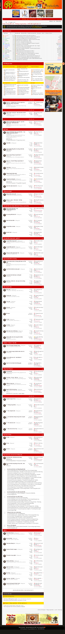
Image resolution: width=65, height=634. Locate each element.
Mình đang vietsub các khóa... (10, 91)
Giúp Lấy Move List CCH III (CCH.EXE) (22, 44)
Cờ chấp (8, 325)
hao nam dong (6, 57)
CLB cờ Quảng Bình (11, 497)
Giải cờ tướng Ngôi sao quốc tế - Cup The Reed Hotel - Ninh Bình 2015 (15, 122)
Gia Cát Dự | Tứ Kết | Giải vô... (10, 77)
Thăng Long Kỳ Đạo (50, 609)
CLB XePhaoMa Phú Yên (12, 513)
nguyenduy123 (59, 44)
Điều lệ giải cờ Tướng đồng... (38, 227)
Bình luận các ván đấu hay (12, 331)
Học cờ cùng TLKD (40, 627)
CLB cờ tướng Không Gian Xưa (33, 499)
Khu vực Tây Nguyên (11, 525)
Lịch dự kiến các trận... (39, 173)
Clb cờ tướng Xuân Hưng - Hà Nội (28, 473)
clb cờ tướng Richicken (12, 503)
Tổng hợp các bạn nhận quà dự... (38, 161)
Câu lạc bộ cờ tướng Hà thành (13, 488)
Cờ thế (7, 319)
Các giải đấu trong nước (11, 240)
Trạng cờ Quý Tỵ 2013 (21, 140)
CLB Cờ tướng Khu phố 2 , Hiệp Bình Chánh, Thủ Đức (18, 514)
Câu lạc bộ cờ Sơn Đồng (28, 487)
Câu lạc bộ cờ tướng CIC (21, 460)
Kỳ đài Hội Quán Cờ (11, 521)
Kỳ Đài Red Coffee (11, 526)
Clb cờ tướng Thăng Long (13, 470)
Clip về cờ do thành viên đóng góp (13, 363)
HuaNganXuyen (7, 52)
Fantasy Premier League (11, 549)
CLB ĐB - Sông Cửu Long (12, 523)
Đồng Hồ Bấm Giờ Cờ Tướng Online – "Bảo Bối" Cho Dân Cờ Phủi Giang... (28, 39)
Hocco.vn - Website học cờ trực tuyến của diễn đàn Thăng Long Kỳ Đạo (15, 103)
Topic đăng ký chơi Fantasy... (24, 91)
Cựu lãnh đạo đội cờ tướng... (24, 88)
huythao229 (60, 54)
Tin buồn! (34, 91)
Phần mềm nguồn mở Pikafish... (38, 352)
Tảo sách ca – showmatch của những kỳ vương (23, 41)
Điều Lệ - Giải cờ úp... (39, 443)
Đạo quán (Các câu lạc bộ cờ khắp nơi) (12, 454)
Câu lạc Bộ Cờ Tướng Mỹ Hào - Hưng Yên (32, 474)
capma (61, 38)
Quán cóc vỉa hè (9, 566)
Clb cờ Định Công (25, 485)
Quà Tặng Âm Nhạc (38, 572)
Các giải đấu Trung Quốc (21, 183)
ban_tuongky (59, 50)
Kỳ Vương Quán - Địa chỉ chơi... (38, 94)
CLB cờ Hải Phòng (38, 482)
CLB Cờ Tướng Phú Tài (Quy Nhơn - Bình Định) (16, 519)
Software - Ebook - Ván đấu (9, 342)
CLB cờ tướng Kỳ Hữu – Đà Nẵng (32, 506)
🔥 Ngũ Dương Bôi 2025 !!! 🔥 (37, 71)
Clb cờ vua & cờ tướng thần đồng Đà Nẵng (26, 503)
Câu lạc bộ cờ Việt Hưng (38, 471)
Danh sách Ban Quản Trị (28, 590)
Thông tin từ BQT (7, 191)
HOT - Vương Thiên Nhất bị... (37, 78)
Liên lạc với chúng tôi (41, 609)
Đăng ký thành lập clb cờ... (38, 194)
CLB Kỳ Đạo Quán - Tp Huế (13, 504)
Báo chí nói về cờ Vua (12, 428)
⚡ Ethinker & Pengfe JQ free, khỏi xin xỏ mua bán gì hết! (25, 54)
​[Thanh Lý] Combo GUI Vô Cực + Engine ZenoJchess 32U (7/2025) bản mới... (28, 55)
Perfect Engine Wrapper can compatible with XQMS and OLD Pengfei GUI (28, 36)
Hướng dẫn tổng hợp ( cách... (39, 200)
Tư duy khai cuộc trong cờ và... (37, 384)
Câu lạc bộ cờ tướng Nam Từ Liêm (14, 473)
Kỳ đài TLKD (8, 232)
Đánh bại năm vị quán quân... (38, 253)
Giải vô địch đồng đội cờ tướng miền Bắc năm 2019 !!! (15, 149)
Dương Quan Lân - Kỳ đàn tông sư (21, 59)
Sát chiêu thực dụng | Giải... (38, 308)
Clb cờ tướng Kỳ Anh (12, 475)
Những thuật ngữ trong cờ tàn (10, 84)
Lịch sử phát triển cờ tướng (10, 258)
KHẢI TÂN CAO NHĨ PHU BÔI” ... (38, 113)
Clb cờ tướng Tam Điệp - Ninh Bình (14, 478)
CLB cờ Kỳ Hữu (31, 482)
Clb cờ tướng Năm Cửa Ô (35, 488)
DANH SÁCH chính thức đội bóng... (38, 584)
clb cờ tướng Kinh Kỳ (21, 475)
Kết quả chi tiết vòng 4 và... (10, 80)
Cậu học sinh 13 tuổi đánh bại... (23, 86)
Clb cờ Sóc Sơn (17, 485)
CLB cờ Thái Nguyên (21, 493)
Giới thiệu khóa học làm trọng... (38, 399)
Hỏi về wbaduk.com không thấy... (38, 438)
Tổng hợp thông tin (8, 368)
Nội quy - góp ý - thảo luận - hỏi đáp (14, 200)
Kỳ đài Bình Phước (18, 516)
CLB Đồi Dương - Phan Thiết (29, 521)
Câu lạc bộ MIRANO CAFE (13, 517)
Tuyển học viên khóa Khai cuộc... (9, 70)
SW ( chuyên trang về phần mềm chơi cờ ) (15, 351)
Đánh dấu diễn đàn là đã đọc (18, 590)
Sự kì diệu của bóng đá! (38, 561)
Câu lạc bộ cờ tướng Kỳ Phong (32, 519)
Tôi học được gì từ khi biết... (38, 372)
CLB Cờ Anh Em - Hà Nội (12, 482)
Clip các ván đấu (22, 627)
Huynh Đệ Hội (29, 523)
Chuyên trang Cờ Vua (11, 398)
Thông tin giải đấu (12, 404)
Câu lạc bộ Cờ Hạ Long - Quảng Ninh (15, 480)
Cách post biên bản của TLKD (31, 627)
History (36, 538)
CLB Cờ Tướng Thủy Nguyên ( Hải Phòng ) (16, 481)
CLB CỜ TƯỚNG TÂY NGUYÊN (21, 526)
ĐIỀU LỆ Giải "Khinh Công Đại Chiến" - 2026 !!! (23, 40)
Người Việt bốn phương (11, 389)
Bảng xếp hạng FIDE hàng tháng (38, 417)
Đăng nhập (58, 21)
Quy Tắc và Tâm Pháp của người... (38, 337)
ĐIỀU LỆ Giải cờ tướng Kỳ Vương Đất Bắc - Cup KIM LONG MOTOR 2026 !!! (28, 48)
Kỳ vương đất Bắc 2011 (11, 214)
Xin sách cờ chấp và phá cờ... (38, 325)
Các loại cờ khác (7, 434)
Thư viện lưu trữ (11, 422)
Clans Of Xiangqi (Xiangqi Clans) (13, 345)
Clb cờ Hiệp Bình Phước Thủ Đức (14, 520)
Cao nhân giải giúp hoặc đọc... (10, 92)
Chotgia (5, 48)
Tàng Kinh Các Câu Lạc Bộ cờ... (37, 93)
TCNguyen (6, 58)
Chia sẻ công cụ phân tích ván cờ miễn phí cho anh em (25, 52)
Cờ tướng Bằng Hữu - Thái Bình (28, 478)
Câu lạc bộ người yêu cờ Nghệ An (24, 508)
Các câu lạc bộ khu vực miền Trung (14, 496)
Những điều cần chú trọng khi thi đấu (14, 337)
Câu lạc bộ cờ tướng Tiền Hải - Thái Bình (30, 480)
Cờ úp (7, 443)
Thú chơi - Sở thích (10, 578)
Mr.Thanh (60, 47)
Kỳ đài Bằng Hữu (22, 513)
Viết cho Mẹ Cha (38, 532)
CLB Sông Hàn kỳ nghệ (36, 508)
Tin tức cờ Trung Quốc (11, 183)
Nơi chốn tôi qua (10, 532)
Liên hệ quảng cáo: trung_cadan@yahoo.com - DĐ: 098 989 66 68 (32, 628)
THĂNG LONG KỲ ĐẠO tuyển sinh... (38, 155)
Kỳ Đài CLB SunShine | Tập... (24, 79)
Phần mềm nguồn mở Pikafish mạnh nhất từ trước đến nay (26, 35)
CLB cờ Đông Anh (23, 484)
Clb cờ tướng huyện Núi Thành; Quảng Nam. (16, 506)
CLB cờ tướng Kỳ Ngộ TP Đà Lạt (34, 526)
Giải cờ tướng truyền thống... (38, 269)
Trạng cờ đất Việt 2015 (11, 140)
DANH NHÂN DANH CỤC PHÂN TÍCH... (23, 75)
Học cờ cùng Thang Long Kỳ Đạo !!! (13, 154)
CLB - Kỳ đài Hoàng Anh (12, 508)
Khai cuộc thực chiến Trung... (24, 73)
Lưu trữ (55, 609)
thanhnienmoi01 (59, 43)
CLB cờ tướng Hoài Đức (25, 488)
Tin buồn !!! (34, 90)
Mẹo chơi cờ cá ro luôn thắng (39, 449)
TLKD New (8, 167)
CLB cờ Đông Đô (20, 487)
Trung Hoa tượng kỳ (10, 179)
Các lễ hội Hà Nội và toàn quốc (13, 269)
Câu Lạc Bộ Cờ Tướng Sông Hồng (14, 477)
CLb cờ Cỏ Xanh (11, 516)
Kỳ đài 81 (20, 517)
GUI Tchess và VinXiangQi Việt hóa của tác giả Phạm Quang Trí (26, 38)
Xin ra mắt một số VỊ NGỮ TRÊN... (38, 262)
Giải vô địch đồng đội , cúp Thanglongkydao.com (12, 209)
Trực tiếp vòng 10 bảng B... (39, 209)
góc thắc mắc (34, 86)
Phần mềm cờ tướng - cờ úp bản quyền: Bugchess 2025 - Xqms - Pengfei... (28, 45)
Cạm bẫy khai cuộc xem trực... (10, 88)
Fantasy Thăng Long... (8, 50)
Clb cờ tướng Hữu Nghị (32, 470)
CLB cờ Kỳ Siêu (11, 485)
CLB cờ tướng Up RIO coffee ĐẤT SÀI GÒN (29, 520)
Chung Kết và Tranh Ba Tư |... (10, 72)
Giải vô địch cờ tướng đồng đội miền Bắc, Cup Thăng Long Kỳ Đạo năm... (28, 57)
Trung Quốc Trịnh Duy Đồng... (38, 331)
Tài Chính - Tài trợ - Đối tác (12, 377)
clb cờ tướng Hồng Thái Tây (31, 475)
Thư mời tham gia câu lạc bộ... (38, 464)
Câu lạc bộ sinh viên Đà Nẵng (22, 497)
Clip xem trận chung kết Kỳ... (38, 215)
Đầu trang (60, 609)
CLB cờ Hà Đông (11, 489)
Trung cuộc (8, 295)
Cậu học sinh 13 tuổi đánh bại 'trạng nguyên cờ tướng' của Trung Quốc (27, 43)
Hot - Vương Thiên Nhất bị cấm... (36, 74)
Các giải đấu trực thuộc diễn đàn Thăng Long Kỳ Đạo (16, 205)
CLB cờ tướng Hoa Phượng (36, 477)
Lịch (28, 19)
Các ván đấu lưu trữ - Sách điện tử (13, 357)
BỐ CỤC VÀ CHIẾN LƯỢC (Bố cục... (9, 94)
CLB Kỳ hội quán (22, 523)
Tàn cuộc (8, 301)
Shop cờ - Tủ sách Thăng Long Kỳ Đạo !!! (15, 160)
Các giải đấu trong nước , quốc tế (11, 238)
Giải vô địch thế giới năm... (38, 247)
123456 (5, 53)
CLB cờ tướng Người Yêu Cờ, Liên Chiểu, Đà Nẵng (17, 499)
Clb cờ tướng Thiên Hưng (34, 514)
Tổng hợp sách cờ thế (9, 89)
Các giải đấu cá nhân (10, 226)
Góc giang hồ (9, 371)
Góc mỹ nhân (9, 538)
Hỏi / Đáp (24, 19)
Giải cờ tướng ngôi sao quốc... (38, 122)
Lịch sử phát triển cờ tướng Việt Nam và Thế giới (16, 262)
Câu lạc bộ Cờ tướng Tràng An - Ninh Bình (16, 471)
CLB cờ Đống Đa (38, 484)
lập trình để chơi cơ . (39, 389)
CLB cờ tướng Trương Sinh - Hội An (24, 500)
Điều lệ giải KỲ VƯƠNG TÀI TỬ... (38, 168)
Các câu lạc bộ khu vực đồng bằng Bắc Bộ (16, 469)
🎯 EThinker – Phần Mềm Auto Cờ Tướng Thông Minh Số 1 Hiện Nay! (27, 53)
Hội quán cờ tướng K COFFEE (37, 85)
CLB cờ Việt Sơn (31, 484)
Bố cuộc (8, 313)
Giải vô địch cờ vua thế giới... (39, 405)
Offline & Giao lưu (10, 383)
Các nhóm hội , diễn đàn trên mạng (14, 457)
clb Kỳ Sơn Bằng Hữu (26, 477)
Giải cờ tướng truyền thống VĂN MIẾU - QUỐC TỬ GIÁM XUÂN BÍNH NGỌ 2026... (29, 58)
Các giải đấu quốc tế (10, 246)
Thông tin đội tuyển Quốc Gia (12, 252)
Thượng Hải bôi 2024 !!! (36, 72)
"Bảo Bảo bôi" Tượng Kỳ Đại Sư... (37, 77)
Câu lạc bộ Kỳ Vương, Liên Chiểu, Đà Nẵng (16, 501)
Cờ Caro (8, 448)
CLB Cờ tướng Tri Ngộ (12, 510)
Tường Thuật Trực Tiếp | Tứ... (10, 76)
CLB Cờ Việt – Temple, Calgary (18, 393)
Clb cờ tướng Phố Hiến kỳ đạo (30, 481)
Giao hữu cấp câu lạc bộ (11, 185)
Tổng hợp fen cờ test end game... (9, 86)
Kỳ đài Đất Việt (19, 521)
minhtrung (60, 39)
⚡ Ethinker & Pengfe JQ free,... (38, 103)
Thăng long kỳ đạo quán (11, 173)
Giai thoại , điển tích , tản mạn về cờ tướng (15, 281)
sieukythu (60, 53)
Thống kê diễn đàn (7, 30)
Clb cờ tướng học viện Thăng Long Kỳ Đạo (16, 474)
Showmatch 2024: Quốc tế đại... (23, 72)
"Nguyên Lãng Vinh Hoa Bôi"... (38, 80)
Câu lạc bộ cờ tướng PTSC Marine (30, 516)
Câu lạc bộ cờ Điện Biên (30, 493)
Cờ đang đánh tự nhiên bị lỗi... (37, 363)
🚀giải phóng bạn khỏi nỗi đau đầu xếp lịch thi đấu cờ (25, 50)
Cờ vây (7, 437)
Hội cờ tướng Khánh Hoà (36, 507)
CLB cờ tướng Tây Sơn (23, 482)
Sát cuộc (8, 307)
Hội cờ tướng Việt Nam (11, 460)
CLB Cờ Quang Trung (23, 470)
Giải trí (4, 530)
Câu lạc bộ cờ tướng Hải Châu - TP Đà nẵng (33, 501)
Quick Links (39, 19)
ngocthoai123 (59, 49)
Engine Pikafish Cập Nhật (20, 49)
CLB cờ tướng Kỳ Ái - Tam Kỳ (24, 504)
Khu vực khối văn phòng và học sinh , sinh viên (15, 464)
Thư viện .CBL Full (38, 357)
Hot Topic (5, 129)
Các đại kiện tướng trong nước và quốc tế (15, 417)
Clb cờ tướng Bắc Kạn (12, 493)
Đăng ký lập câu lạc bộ (11, 194)
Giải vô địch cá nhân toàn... (38, 241)
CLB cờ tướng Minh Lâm (12, 527)
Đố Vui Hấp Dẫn (21, 94)
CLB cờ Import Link (28, 471)
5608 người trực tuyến (13, 598)
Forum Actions (32, 19)
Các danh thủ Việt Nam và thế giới (13, 275)
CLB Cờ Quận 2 (36, 523)
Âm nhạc (8, 572)
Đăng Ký (51, 21)
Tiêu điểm (8, 143)
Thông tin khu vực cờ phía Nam (14, 512)
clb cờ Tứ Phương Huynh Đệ (13, 484)
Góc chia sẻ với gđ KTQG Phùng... (38, 378)
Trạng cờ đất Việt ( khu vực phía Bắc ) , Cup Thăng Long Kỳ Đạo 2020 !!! (15, 132)
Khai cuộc (8, 289)
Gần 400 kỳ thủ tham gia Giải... (24, 87)
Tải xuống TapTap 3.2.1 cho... (24, 93)
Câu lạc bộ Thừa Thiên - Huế (24, 507)
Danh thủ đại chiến (10, 220)
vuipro (61, 35)
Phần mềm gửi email (39, 185)
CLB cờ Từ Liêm (32, 485)
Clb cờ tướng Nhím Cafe (28, 517)
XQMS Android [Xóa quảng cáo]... (38, 423)
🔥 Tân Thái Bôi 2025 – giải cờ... (38, 69)
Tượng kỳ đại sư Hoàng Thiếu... (37, 281)
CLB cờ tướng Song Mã (12, 500)
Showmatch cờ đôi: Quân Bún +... (24, 78)
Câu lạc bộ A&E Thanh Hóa (13, 507)
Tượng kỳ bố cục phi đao (38, 314)
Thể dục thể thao (10, 560)
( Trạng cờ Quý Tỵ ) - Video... (38, 132)
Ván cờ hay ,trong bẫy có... (23, 81)
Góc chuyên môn (7, 286)
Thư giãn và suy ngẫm (11, 555)
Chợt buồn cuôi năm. (22, 90)
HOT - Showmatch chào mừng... (22, 69)
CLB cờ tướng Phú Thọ (12, 494)
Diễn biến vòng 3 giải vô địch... (10, 78)
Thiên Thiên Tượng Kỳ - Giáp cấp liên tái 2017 (16, 112)
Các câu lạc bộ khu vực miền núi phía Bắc (16, 491)
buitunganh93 (59, 48)
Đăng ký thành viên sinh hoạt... (36, 88)
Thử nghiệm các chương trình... (37, 346)
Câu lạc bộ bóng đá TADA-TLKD (13, 583)
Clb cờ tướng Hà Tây (12, 487)
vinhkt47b (23, 606)
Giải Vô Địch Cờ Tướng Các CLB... (9, 74)
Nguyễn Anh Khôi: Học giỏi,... (39, 429)
